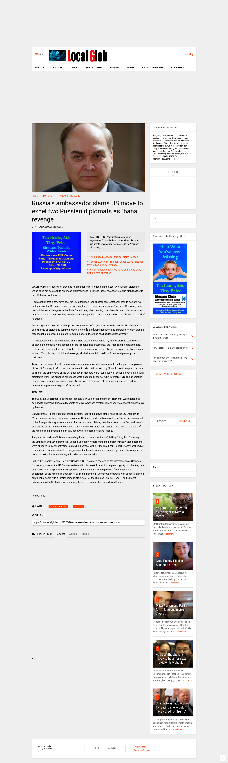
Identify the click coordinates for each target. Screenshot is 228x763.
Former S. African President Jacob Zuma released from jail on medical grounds (115, 263)
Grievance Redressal (143, 750)
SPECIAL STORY (94, 67)
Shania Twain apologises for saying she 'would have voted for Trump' (172, 707)
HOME (40, 67)
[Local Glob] (80, 61)
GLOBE (130, 67)
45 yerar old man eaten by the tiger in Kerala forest (171, 512)
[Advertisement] (114, 25)
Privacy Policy (140, 747)
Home (35, 196)
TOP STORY (56, 67)
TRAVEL (74, 67)
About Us (112, 748)
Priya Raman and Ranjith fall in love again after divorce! (172, 610)
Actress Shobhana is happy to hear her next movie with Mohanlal (171, 658)
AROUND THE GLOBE (152, 67)
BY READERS (177, 67)
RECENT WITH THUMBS (167, 373)
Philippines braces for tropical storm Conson (113, 256)
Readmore (169, 534)
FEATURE (115, 67)
